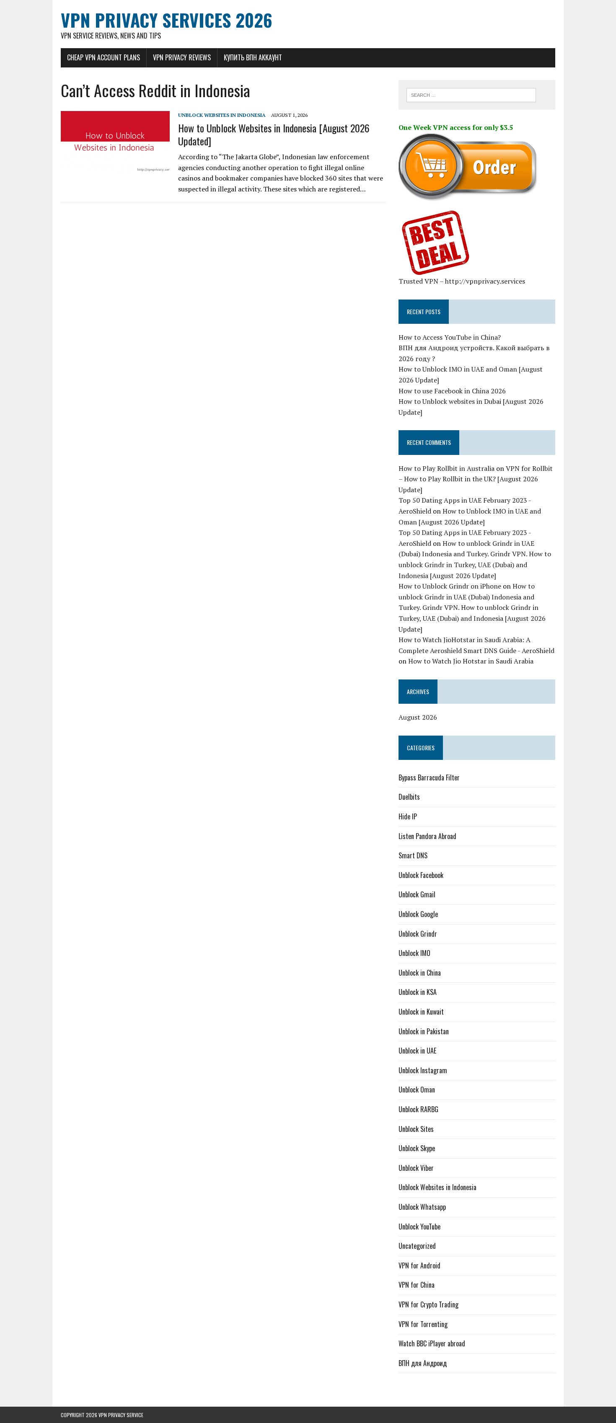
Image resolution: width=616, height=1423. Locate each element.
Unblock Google (418, 914)
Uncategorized (417, 1246)
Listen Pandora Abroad (427, 836)
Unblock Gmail (417, 894)
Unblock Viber (416, 1168)
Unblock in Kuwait (421, 1012)
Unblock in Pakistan (424, 1031)
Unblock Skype (417, 1148)
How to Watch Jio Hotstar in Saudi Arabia (470, 661)
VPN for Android (419, 1265)
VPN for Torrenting (423, 1324)
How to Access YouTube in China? (450, 337)
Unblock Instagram (423, 1070)
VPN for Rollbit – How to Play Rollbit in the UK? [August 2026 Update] (476, 479)
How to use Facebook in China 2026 (452, 390)
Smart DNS (413, 855)
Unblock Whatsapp (422, 1207)
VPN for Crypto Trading (428, 1304)
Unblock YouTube (419, 1227)
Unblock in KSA (418, 992)
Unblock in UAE (417, 1051)
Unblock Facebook (421, 875)
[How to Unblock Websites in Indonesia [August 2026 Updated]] (115, 166)
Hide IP (408, 816)
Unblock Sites (416, 1129)
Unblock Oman (417, 1090)
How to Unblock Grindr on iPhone (450, 586)
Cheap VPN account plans (103, 57)
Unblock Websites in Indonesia (222, 115)
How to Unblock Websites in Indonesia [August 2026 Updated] (274, 134)
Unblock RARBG (418, 1109)
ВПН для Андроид (423, 1363)
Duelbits (409, 797)
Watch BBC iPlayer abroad (432, 1343)
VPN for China (417, 1285)
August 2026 (418, 717)
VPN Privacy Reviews (182, 57)
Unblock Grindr (418, 934)
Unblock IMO (414, 953)
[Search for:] (471, 94)
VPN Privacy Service (120, 1414)
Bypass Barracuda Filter (429, 777)
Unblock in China (420, 973)
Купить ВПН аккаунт (253, 57)
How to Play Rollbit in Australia (446, 468)
